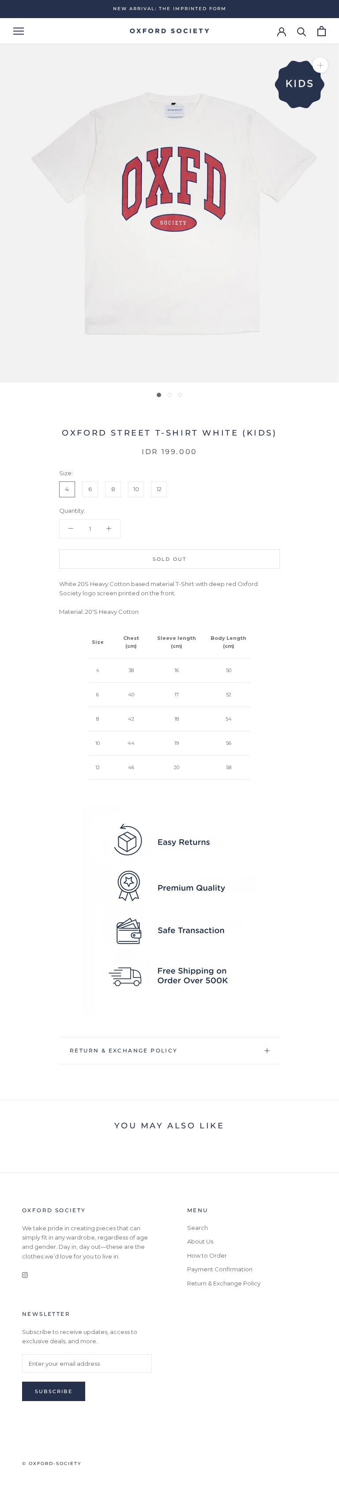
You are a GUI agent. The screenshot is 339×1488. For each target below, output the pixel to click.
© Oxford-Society (51, 1463)
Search (197, 1227)
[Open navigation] (18, 31)
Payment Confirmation (219, 1269)
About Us (200, 1241)
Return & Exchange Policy (124, 1050)
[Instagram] (25, 1274)
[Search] (301, 31)
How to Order (207, 1255)
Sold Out (170, 559)
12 (159, 488)
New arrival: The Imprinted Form (169, 8)
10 (136, 488)
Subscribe (53, 1391)
